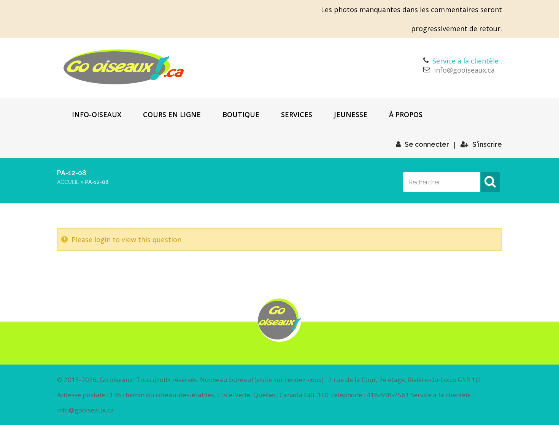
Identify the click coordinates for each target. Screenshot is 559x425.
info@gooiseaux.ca (464, 70)
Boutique (240, 114)
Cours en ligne (172, 114)
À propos (405, 114)
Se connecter (427, 144)
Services (296, 114)
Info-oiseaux (96, 114)
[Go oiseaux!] (124, 67)
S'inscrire (487, 144)
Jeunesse (350, 114)
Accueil (68, 182)
